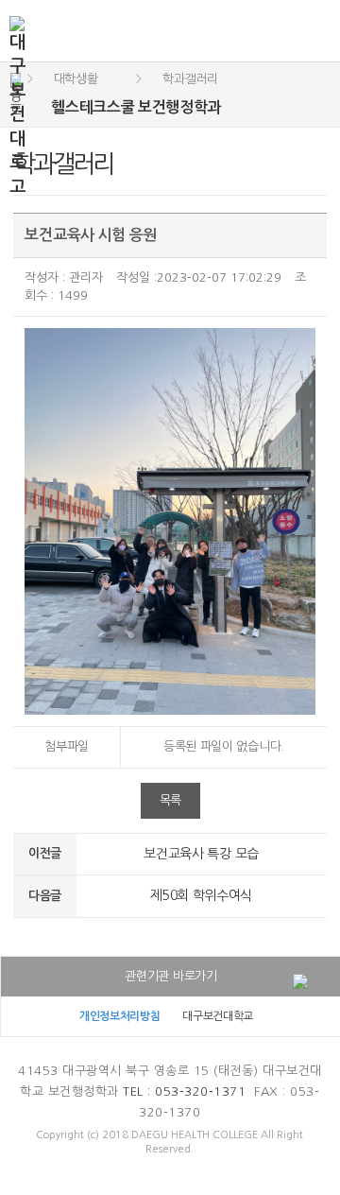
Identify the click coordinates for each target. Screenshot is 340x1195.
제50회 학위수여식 (201, 895)
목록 (170, 800)
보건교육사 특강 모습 (201, 853)
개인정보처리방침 (120, 1016)
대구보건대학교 (217, 1016)
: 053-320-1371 (184, 1091)
